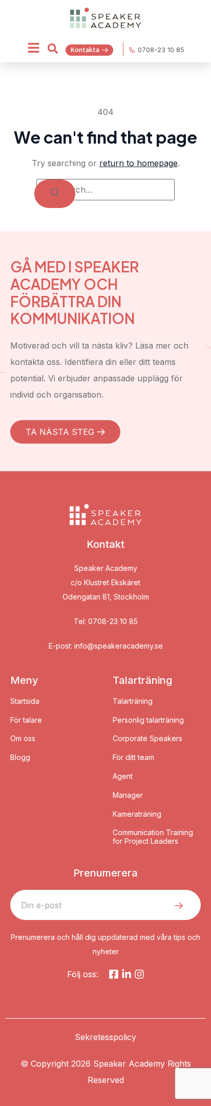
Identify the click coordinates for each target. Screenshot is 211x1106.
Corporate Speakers (147, 738)
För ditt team (133, 757)
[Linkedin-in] (126, 974)
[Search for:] (105, 189)
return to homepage (138, 163)
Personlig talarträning (148, 720)
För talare (26, 720)
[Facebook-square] (114, 974)
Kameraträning (137, 814)
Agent (123, 776)
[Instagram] (139, 974)
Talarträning (133, 701)
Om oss (22, 738)
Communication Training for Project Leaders (153, 836)
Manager (128, 795)
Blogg (20, 757)
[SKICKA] (178, 905)
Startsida (24, 701)
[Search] (54, 193)
